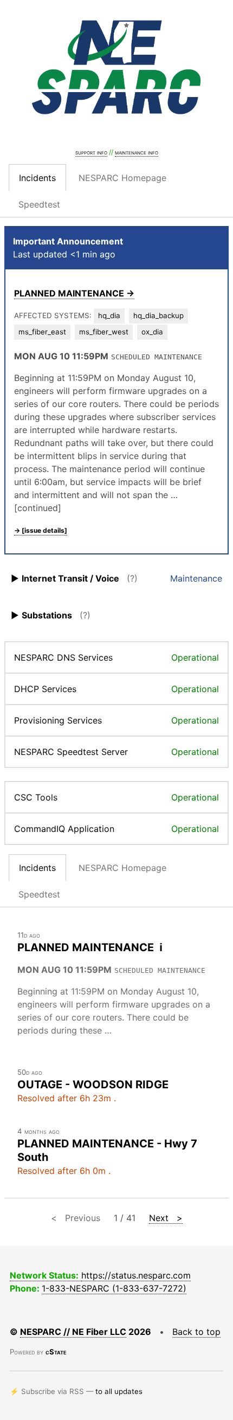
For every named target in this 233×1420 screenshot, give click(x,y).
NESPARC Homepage (122, 177)
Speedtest (39, 204)
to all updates (119, 1391)
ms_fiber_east (42, 331)
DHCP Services (45, 688)
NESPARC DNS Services (63, 657)
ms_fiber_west (103, 331)
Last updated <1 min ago (64, 254)
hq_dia (109, 315)
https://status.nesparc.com (136, 1275)
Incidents (37, 177)
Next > (166, 1217)
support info (91, 152)
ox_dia (152, 331)
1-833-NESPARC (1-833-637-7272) (114, 1288)
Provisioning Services (58, 720)
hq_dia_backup (158, 315)
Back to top (196, 1331)
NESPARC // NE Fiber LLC (73, 1331)
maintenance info (136, 152)
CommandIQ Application (64, 828)
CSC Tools (35, 797)
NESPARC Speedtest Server (71, 751)
